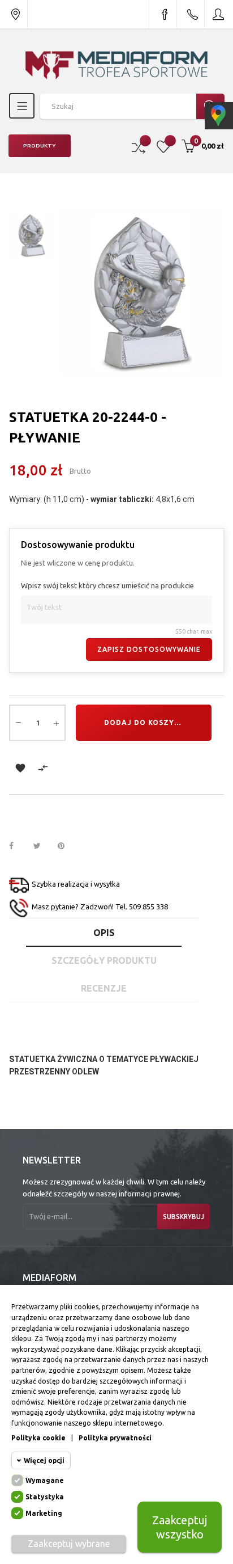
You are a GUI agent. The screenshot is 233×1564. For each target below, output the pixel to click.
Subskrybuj (183, 1216)
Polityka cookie (38, 1437)
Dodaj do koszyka (144, 722)
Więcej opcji (44, 1460)
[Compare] (138, 146)
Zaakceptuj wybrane (69, 1543)
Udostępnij (17, 846)
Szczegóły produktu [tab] (104, 960)
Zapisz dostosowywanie (149, 649)
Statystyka (44, 1496)
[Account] (219, 14)
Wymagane (44, 1480)
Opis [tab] (104, 933)
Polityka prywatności (115, 1437)
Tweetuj (41, 846)
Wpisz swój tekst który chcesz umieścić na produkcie (107, 585)
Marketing (43, 1513)
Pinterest (66, 846)
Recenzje (104, 988)
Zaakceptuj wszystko (179, 1527)
